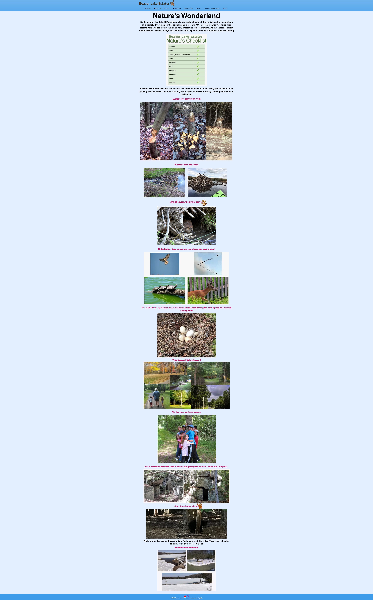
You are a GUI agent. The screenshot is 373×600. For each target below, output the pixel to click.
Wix (201, 598)
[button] (157, 7)
